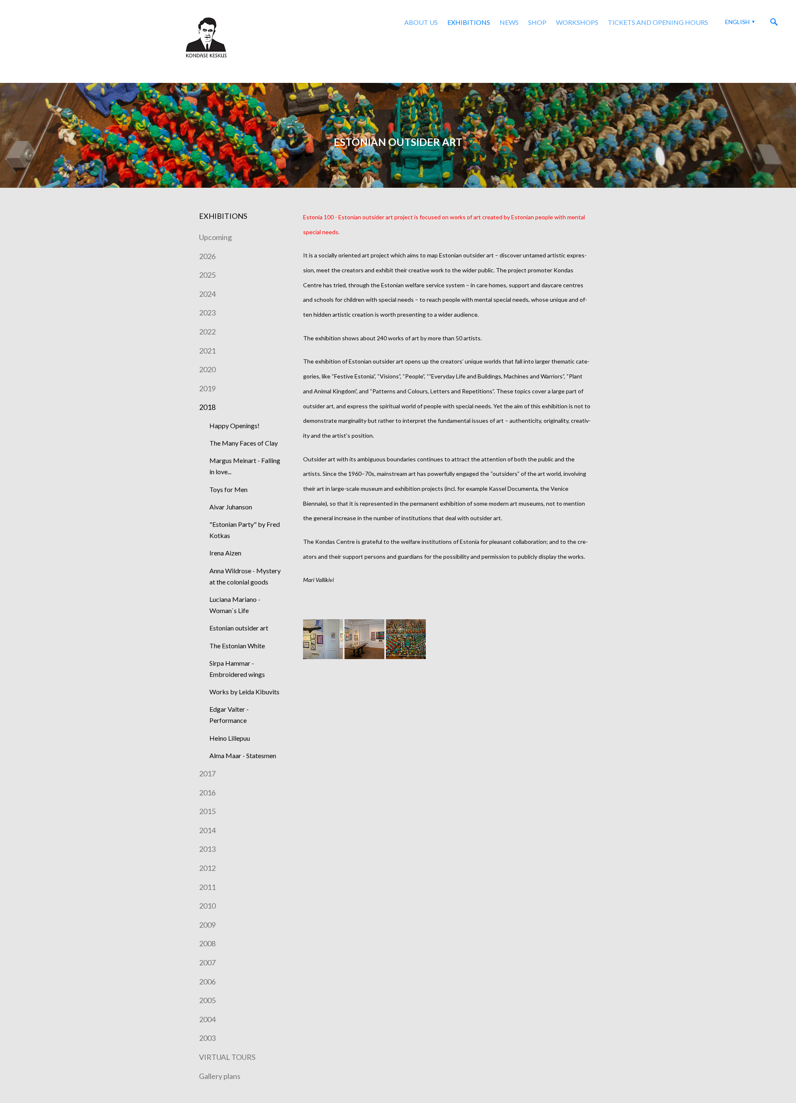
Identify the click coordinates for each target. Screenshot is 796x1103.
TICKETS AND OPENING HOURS (658, 22)
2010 (207, 905)
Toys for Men (228, 489)
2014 (207, 830)
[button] (739, 22)
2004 (207, 1019)
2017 (207, 773)
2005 (207, 1000)
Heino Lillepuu (229, 738)
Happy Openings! (234, 425)
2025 (207, 274)
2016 (207, 792)
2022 (207, 331)
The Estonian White (237, 646)
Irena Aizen (225, 553)
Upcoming (215, 237)
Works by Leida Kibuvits (244, 692)
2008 (207, 943)
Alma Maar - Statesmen (242, 755)
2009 (207, 924)
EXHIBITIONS (468, 22)
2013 (207, 848)
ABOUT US (421, 22)
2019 (207, 388)
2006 (207, 981)
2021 (207, 350)
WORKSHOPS (577, 22)
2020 (207, 369)
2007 (207, 962)
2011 (207, 887)
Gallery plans (219, 1076)
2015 (207, 811)
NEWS (509, 22)
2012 (207, 868)
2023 (207, 312)
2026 (207, 256)
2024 (207, 293)
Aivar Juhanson (230, 507)
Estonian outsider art (238, 628)
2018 (207, 407)
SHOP (537, 22)
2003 (207, 1037)
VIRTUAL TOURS (227, 1057)
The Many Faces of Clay (243, 443)
